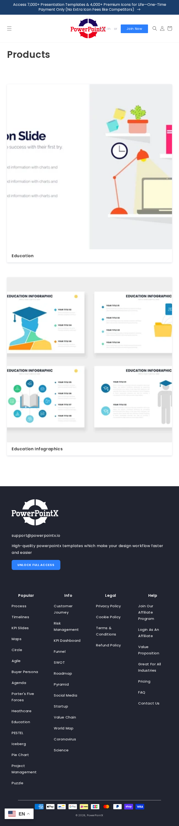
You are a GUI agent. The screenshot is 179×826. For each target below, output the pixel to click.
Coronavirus (65, 739)
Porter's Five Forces (23, 696)
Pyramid (61, 684)
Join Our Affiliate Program (146, 612)
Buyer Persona (25, 671)
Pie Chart (20, 754)
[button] (9, 28)
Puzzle (18, 783)
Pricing (144, 681)
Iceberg (19, 743)
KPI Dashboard (67, 640)
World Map (63, 728)
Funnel (60, 651)
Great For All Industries (149, 667)
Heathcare (21, 710)
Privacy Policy (108, 606)
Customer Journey (63, 609)
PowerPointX (95, 815)
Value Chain (65, 717)
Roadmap (63, 673)
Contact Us (149, 703)
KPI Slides (20, 627)
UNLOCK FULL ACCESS (36, 565)
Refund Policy (108, 645)
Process (19, 606)
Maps (16, 638)
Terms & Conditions (106, 631)
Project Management (24, 768)
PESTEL (18, 732)
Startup (61, 706)
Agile (16, 660)
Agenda (19, 682)
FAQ (141, 692)
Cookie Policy (108, 616)
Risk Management (66, 626)
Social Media (65, 695)
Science (61, 750)
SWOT (59, 662)
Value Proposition (148, 650)
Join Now (134, 28)
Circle (17, 649)
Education (23, 255)
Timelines (20, 616)
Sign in (104, 28)
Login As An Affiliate (148, 632)
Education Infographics (37, 448)
